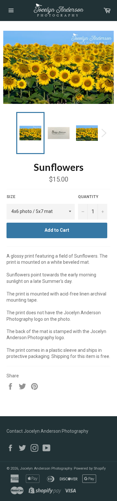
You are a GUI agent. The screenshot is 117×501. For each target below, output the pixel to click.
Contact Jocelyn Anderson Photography (47, 431)
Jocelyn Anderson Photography (46, 468)
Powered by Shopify (90, 468)
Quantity (88, 197)
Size (10, 197)
